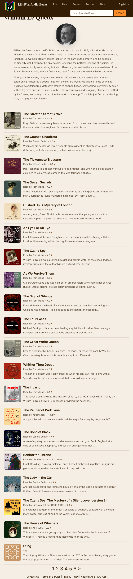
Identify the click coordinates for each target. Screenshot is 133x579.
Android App (88, 576)
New (64, 4)
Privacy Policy (71, 576)
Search (120, 12)
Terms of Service (50, 576)
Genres (77, 4)
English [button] (122, 4)
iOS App (102, 576)
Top (55, 4)
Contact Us (32, 576)
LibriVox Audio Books (32, 4)
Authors (90, 4)
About (103, 4)
